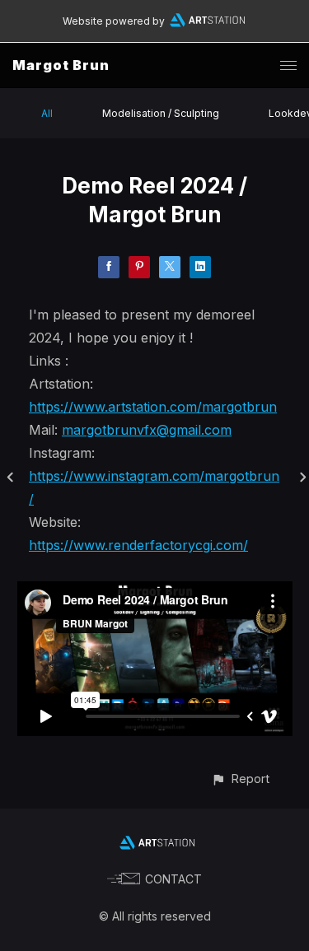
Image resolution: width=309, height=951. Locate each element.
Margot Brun (61, 65)
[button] (240, 778)
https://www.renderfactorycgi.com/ (138, 545)
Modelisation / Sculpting (160, 113)
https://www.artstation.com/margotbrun (153, 407)
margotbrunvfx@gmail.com (147, 430)
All (47, 113)
